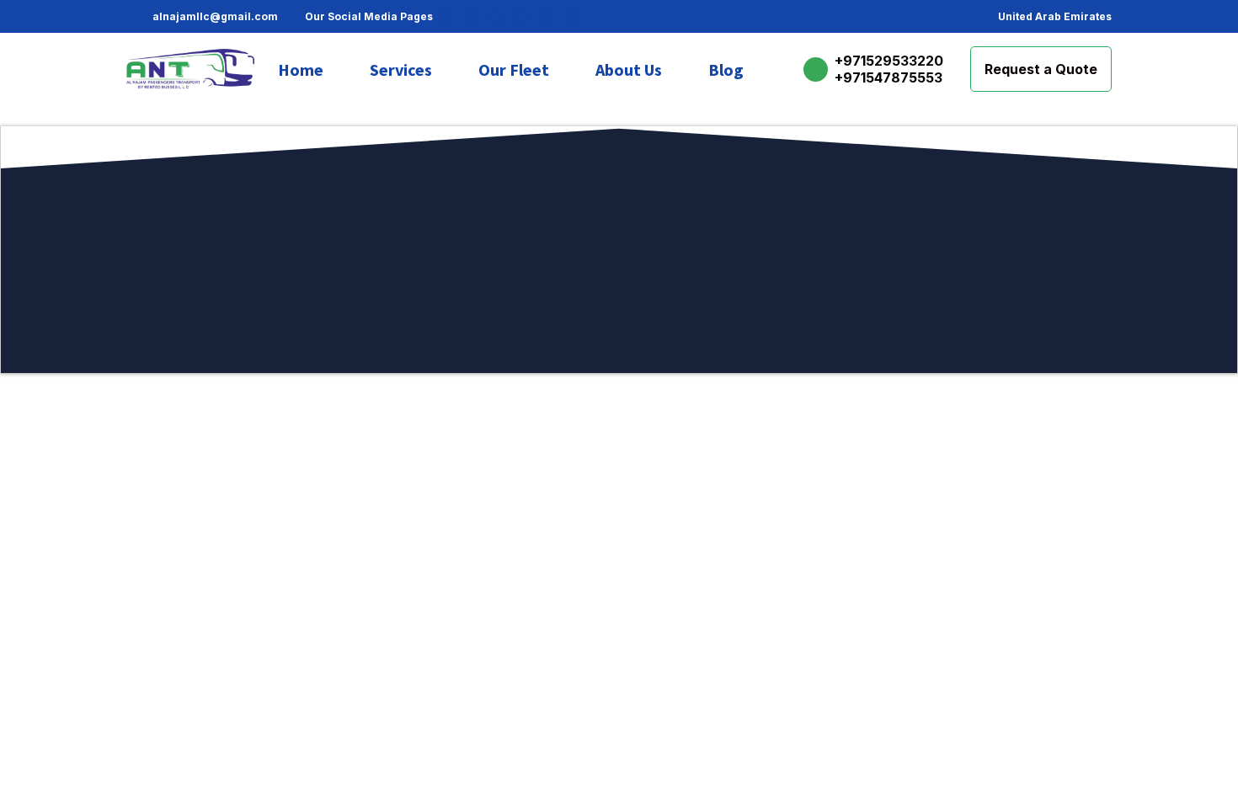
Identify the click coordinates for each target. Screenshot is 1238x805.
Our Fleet (513, 69)
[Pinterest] (496, 17)
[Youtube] (572, 17)
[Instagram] (471, 17)
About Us (628, 69)
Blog (726, 69)
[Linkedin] (546, 17)
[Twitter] (521, 17)
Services (401, 69)
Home (300, 69)
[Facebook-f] (445, 17)
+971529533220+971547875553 (889, 69)
